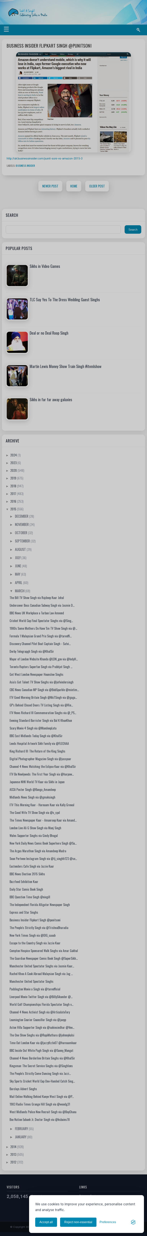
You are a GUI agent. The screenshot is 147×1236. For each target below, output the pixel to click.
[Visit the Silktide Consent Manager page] (133, 1222)
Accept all (46, 1222)
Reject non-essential (78, 1222)
